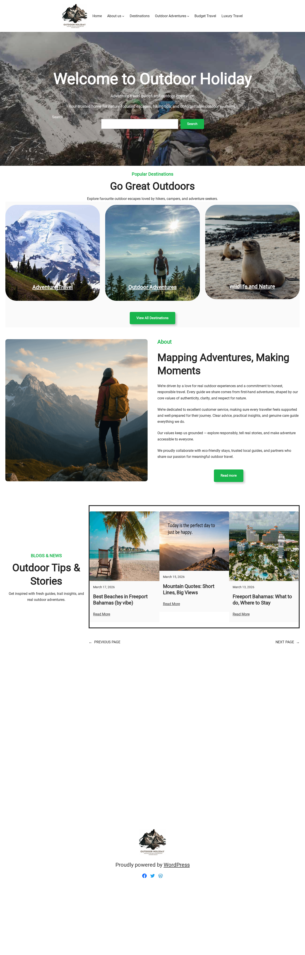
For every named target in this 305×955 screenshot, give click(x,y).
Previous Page (104, 642)
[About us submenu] (123, 16)
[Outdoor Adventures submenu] (188, 16)
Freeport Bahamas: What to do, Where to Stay (262, 600)
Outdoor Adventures (152, 287)
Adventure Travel (52, 287)
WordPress (177, 865)
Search (57, 117)
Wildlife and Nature (252, 286)
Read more (229, 475)
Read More (101, 614)
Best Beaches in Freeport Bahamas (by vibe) (120, 600)
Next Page (288, 642)
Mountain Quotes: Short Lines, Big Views (188, 589)
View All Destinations (152, 318)
